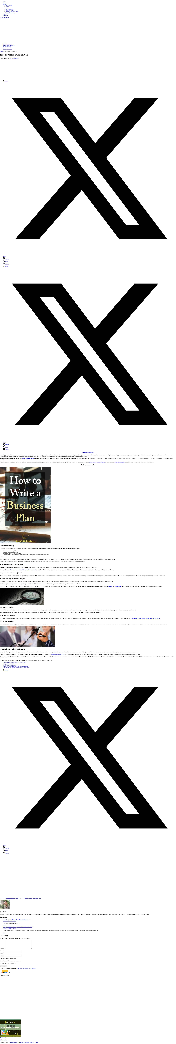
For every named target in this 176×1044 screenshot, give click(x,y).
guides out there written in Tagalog (97, 462)
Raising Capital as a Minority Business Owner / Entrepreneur (16, 667)
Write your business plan (8, 664)
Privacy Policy (3, 1037)
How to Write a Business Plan (9, 665)
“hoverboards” (118, 586)
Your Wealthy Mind (4, 17)
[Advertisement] (41, 31)
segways (110, 586)
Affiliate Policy (3, 1039)
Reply (4, 925)
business (26, 898)
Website (1, 956)
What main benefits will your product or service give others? (146, 618)
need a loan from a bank (28, 458)
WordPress (31, 1042)
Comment (2, 948)
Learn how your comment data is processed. (26, 968)
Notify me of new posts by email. (9, 963)
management (35, 898)
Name (1, 950)
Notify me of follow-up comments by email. (11, 960)
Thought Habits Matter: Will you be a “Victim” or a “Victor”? (17, 927)
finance (30, 898)
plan (40, 898)
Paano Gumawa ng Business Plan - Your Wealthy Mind (15, 919)
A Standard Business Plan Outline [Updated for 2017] (14, 662)
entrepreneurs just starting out (57, 654)
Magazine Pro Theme (13, 1042)
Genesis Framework (24, 1042)
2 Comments (15, 58)
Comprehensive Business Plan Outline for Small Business (15, 666)
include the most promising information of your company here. (23, 569)
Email (1, 953)
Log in (36, 1042)
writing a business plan (119, 462)
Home (1, 51)
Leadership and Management (12, 898)
